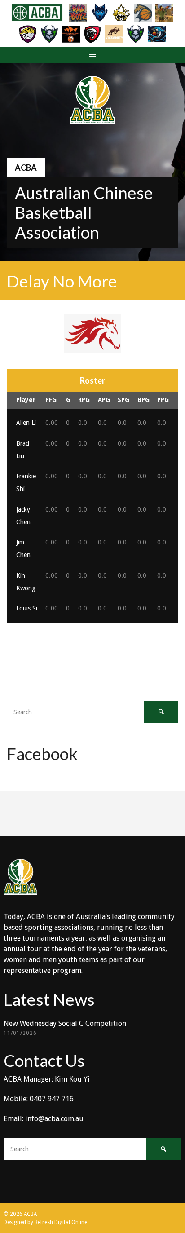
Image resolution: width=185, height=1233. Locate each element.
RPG (84, 399)
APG (104, 399)
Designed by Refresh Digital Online (45, 1222)
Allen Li (26, 422)
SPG (123, 399)
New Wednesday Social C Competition (65, 1023)
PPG (163, 399)
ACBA (26, 167)
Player (25, 399)
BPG (143, 399)
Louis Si (26, 608)
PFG (51, 399)
